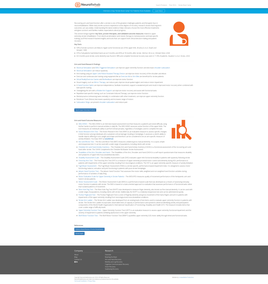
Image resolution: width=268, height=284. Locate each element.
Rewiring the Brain (111, 257)
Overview (108, 255)
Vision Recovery (110, 267)
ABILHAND (83, 124)
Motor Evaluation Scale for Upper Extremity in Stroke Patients (101, 176)
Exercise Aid (125, 76)
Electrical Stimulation (84, 68)
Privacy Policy (91, 281)
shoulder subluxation (107, 102)
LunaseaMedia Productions (186, 277)
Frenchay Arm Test (86, 160)
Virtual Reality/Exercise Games (87, 79)
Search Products (161, 5)
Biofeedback (107, 79)
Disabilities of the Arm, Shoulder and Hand (94, 152)
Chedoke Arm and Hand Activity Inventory (94, 147)
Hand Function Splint (85, 85)
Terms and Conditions (80, 281)
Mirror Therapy (99, 82)
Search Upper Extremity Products (85, 110)
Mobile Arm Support (104, 90)
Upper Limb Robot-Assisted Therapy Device (108, 73)
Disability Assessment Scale (89, 157)
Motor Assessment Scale (88, 182)
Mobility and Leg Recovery (113, 262)
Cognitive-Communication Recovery (117, 264)
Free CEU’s (172, 5)
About (76, 255)
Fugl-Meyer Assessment (87, 166)
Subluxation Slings (83, 102)
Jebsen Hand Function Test (89, 171)
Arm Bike (136, 76)
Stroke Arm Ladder (86, 200)
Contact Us (78, 259)
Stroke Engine (79, 233)
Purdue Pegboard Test (87, 195)
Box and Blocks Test (86, 142)
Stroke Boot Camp (184, 5)
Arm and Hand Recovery (113, 259)
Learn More (159, 11)
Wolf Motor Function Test (88, 215)
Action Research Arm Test (88, 131)
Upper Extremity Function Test (90, 210)
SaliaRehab (109, 139)
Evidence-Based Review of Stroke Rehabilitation (89, 229)
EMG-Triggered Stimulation (105, 68)
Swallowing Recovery (112, 269)
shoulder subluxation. (162, 68)
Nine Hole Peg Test (86, 189)
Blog (75, 257)
